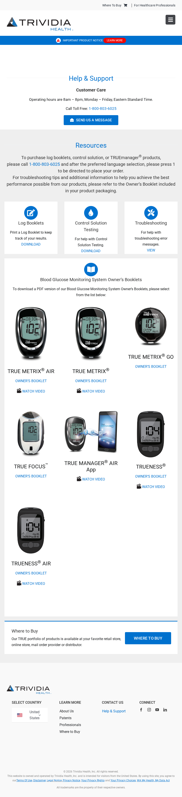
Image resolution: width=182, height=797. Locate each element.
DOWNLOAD (31, 244)
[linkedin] (165, 709)
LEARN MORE (115, 40)
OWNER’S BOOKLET (31, 381)
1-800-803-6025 (103, 108)
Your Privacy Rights (93, 780)
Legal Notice (54, 780)
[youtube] (157, 709)
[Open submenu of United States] (39, 715)
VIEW (151, 250)
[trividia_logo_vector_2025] (40, 19)
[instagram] (149, 709)
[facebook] (141, 709)
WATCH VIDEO (33, 391)
